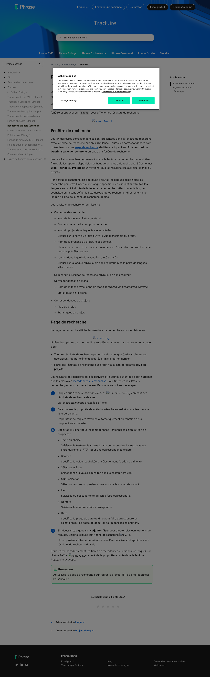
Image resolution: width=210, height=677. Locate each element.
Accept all (143, 100)
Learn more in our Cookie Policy (116, 92)
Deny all (119, 100)
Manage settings (69, 100)
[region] (106, 89)
